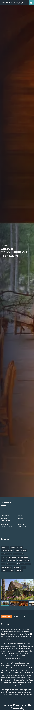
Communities (5, 245)
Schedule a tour (19, 616)
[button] (32, 589)
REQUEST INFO (6, 616)
